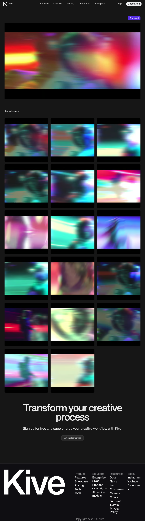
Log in (120, 4)
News (113, 481)
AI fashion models (98, 494)
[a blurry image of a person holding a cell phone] (72, 278)
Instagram (133, 477)
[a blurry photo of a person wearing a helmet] (118, 324)
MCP (78, 493)
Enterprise (100, 4)
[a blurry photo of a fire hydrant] (118, 278)
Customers (84, 4)
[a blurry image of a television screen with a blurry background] (26, 140)
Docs (113, 477)
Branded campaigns (99, 487)
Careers (115, 493)
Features (44, 4)
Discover (57, 4)
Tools (78, 489)
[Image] (72, 140)
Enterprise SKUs (99, 479)
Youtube (132, 481)
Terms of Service (115, 503)
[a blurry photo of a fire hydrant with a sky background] (72, 370)
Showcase (81, 481)
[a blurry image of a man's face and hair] (72, 324)
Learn (113, 485)
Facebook (133, 485)
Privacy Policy (114, 510)
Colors (114, 497)
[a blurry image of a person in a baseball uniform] (26, 278)
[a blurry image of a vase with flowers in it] (26, 232)
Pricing (70, 4)
